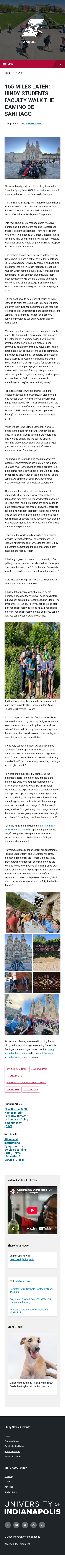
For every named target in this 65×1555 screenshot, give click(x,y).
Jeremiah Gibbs (14, 1076)
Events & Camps (13, 1456)
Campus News (33, 123)
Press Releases (12, 1451)
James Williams (39, 1069)
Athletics (9, 1486)
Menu (11, 64)
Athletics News (22, 1281)
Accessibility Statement (17, 1544)
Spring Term (12, 1089)
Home (7, 73)
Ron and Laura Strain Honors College (26, 1083)
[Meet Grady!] (32, 1356)
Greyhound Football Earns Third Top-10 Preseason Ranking (30, 1301)
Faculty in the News (14, 1446)
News (19, 73)
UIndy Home (11, 1492)
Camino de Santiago (16, 1069)
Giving (7, 1481)
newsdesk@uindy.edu (22, 1259)
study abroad (30, 1089)
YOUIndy (9, 1476)
